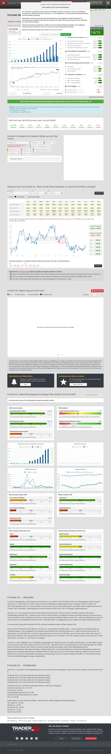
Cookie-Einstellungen (46, 27)
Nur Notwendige (54, 34)
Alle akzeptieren (65, 34)
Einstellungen (44, 34)
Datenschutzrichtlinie (55, 30)
